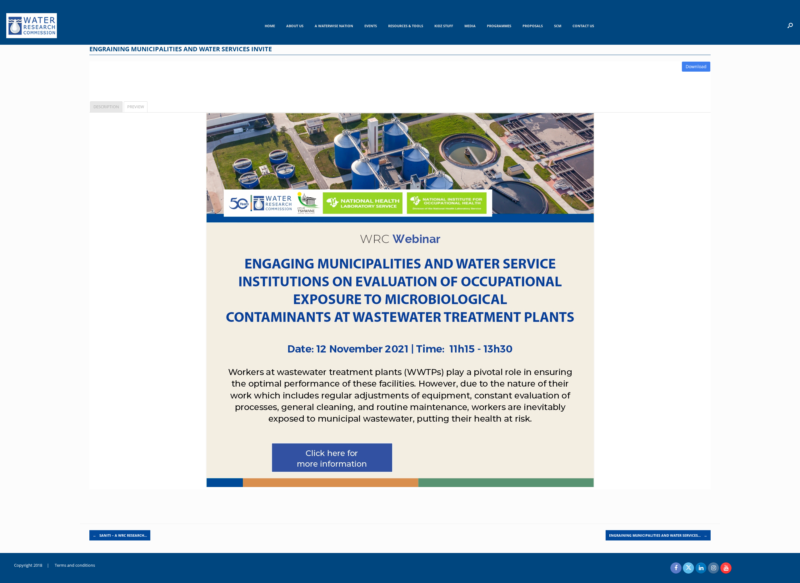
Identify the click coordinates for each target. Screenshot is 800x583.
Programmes (499, 25)
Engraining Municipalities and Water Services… (658, 535)
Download (696, 66)
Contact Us (583, 25)
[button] (790, 25)
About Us (294, 25)
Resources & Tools (405, 25)
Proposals (532, 25)
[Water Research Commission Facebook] (676, 568)
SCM (557, 25)
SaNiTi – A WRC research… (120, 535)
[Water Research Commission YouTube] (726, 568)
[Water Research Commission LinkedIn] (701, 568)
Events (370, 25)
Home (270, 25)
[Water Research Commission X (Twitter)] (688, 568)
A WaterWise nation (334, 25)
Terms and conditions (75, 565)
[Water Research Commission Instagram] (713, 568)
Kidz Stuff (443, 25)
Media (470, 25)
